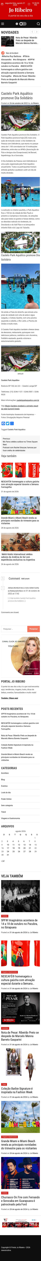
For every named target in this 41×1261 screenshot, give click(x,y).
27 (24, 851)
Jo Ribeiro (20, 9)
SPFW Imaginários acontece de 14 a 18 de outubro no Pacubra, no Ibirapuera (19, 924)
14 (30, 845)
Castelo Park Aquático (16, 429)
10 (8, 845)
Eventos (4, 786)
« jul (2, 861)
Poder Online (6, 799)
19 (19, 848)
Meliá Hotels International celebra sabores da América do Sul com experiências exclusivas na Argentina (18, 557)
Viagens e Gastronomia (10, 818)
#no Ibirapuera (20, 59)
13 (24, 845)
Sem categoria (7, 805)
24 (8, 851)
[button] (37, 31)
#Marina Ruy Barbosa (12, 56)
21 (30, 848)
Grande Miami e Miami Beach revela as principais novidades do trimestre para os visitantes (20, 520)
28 (30, 851)
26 (19, 851)
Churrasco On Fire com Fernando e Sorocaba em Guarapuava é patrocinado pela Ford (20, 1201)
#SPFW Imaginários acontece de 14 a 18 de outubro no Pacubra (18, 62)
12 (19, 845)
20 (24, 848)
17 (8, 848)
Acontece (5, 773)
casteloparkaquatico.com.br (28, 400)
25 (14, 851)
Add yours (25, 579)
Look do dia (6, 792)
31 (8, 855)
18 (14, 848)
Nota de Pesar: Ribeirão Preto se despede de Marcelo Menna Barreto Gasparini (20, 1036)
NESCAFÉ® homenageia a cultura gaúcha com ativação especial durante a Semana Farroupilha (20, 484)
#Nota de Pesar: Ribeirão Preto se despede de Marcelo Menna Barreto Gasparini (18, 79)
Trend (3, 812)
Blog (3, 779)
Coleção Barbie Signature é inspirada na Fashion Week (17, 1090)
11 (14, 845)
